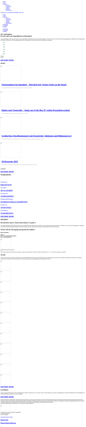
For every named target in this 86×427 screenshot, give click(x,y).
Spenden (8, 8)
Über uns (5, 4)
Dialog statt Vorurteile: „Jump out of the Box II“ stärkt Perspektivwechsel (36, 110)
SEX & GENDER (7, 190)
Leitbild (7, 7)
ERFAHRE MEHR (7, 60)
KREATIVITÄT (6, 185)
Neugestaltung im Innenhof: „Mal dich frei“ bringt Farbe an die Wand (34, 84)
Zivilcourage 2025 (10, 161)
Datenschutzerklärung (8, 423)
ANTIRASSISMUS (7, 196)
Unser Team (8, 6)
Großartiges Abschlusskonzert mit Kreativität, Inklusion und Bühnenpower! (37, 136)
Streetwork (5, 25)
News (4, 2)
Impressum (4, 420)
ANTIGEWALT (6, 207)
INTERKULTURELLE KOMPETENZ (14, 202)
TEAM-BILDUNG (7, 213)
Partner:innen (9, 10)
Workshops (5, 24)
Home (4, 1)
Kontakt (5, 26)
